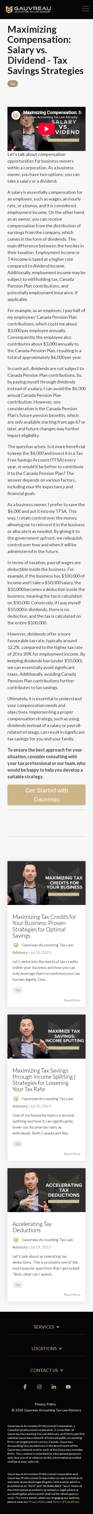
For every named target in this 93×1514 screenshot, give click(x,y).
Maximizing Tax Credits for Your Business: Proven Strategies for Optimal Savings (44, 926)
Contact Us (44, 1370)
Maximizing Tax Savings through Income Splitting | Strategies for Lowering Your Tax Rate (44, 1080)
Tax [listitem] (17, 990)
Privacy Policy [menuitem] (45, 1404)
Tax (12, 84)
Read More (72, 1000)
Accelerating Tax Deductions (32, 1226)
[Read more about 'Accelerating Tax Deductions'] (46, 1190)
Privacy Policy (38, 1502)
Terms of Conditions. (66, 1502)
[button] (85, 8)
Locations (44, 1348)
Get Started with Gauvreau (46, 795)
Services (44, 1327)
